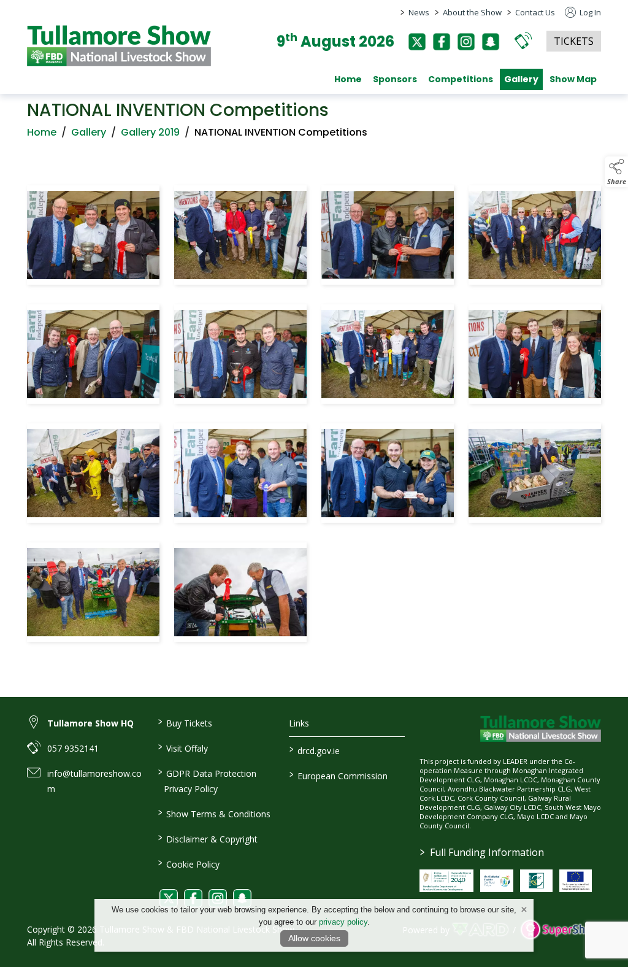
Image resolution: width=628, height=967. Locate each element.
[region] (314, 416)
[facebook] (441, 42)
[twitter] (417, 42)
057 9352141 (73, 748)
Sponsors (395, 79)
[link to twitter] (168, 898)
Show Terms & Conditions (214, 813)
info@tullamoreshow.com (94, 781)
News (418, 12)
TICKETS (574, 41)
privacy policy (343, 922)
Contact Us (535, 12)
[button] (523, 40)
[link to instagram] (218, 898)
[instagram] (466, 42)
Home (348, 79)
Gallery (521, 79)
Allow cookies (314, 938)
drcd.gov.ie (314, 750)
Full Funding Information (482, 852)
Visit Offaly (183, 747)
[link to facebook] (193, 898)
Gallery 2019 (150, 132)
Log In (589, 12)
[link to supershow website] (561, 929)
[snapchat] (490, 42)
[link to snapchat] (242, 898)
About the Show (472, 12)
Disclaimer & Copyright (208, 838)
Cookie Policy (189, 863)
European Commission (338, 775)
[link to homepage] (119, 45)
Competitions (460, 79)
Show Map (573, 79)
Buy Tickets (185, 722)
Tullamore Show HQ (90, 723)
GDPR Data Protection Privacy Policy (207, 780)
